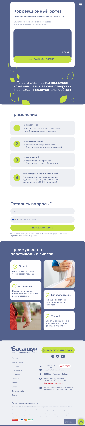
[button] (42, 59)
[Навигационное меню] (80, 5)
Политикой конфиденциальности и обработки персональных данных (69, 401)
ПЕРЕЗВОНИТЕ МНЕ (42, 227)
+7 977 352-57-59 (50, 367)
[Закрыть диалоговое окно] (81, 381)
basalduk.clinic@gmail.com (54, 370)
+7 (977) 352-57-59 (67, 388)
